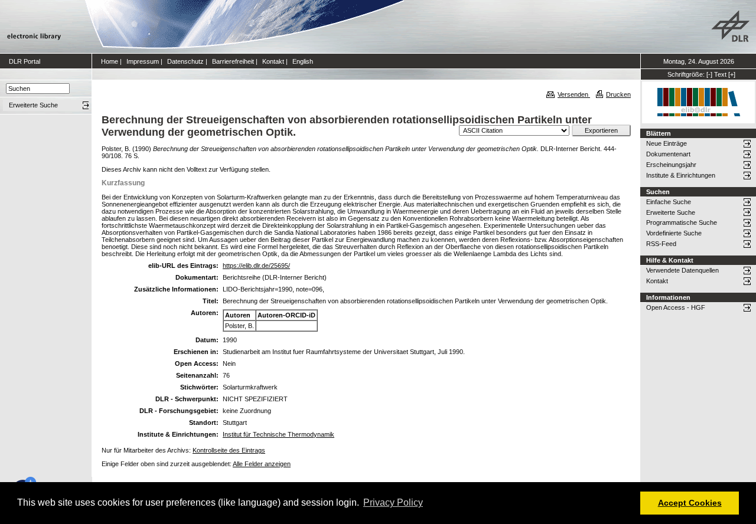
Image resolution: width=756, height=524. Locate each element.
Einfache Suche (668, 201)
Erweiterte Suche (670, 212)
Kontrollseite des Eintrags (229, 450)
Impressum (142, 61)
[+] (731, 74)
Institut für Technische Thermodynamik (278, 434)
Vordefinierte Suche (674, 233)
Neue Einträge (666, 143)
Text (720, 74)
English (302, 61)
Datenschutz (185, 61)
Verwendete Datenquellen (682, 270)
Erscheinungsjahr (671, 164)
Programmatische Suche (681, 222)
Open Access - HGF (675, 307)
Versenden (574, 94)
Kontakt (273, 61)
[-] (709, 74)
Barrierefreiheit (233, 61)
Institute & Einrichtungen (680, 175)
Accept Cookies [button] (690, 502)
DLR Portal (24, 61)
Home (109, 61)
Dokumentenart (668, 154)
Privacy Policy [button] (393, 502)
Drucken (618, 94)
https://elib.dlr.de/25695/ (256, 265)
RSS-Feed (661, 243)
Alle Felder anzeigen (262, 463)
